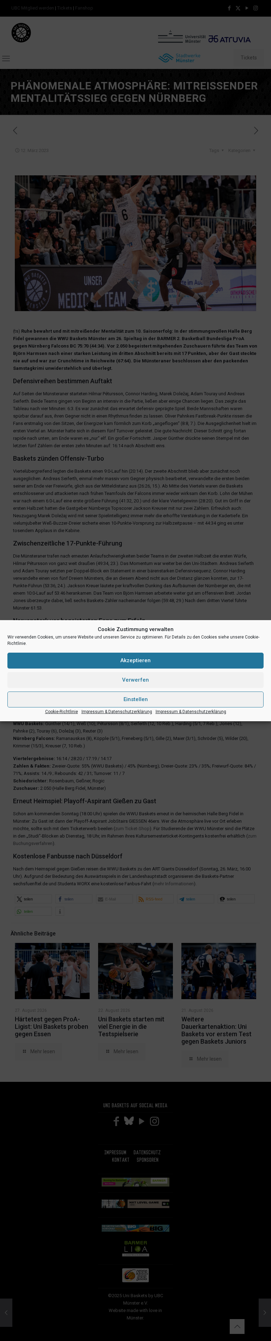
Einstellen (136, 699)
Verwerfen (135, 680)
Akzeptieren (135, 660)
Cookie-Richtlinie (61, 711)
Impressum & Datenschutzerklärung (117, 711)
